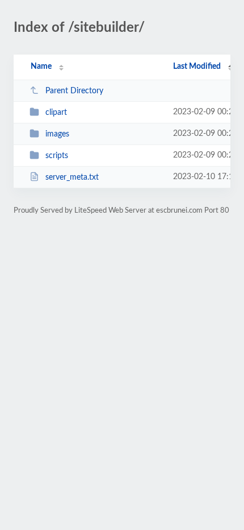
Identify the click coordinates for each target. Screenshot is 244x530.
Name (41, 67)
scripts (56, 156)
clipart (56, 113)
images (57, 134)
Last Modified (197, 67)
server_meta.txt (72, 177)
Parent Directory (74, 91)
